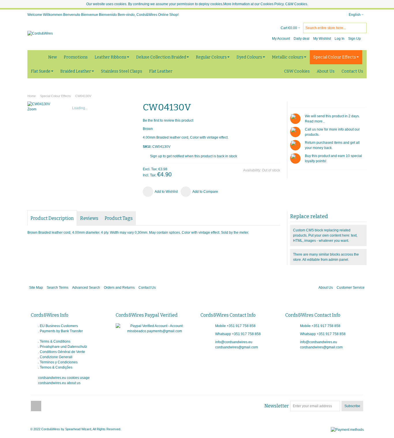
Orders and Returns (119, 288)
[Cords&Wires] (40, 33)
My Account (281, 39)
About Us (325, 288)
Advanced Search (86, 288)
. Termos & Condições (55, 367)
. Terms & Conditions (54, 341)
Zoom (31, 109)
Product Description (52, 218)
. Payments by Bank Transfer (60, 331)
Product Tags (119, 218)
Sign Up (354, 39)
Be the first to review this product (168, 120)
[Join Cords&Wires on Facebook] (36, 406)
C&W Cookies (296, 4)
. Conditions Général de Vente (61, 352)
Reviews (89, 218)
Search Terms (57, 288)
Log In (339, 39)
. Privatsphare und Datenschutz (62, 347)
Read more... (315, 121)
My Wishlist (322, 39)
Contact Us (147, 288)
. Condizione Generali (55, 357)
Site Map (36, 288)
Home (31, 96)
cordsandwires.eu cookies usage (64, 378)
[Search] (361, 28)
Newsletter (276, 406)
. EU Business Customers (58, 326)
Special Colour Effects (55, 96)
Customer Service (351, 288)
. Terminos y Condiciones (58, 362)
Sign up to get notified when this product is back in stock (193, 156)
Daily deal (301, 39)
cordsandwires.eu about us (59, 383)
